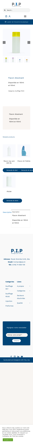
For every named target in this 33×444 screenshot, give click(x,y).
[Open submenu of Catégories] (29, 290)
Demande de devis (12, 170)
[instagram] (15, 356)
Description (6, 212)
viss (28, 360)
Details (9, 151)
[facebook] (11, 356)
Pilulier (9, 191)
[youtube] (22, 356)
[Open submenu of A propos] (29, 286)
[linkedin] (18, 356)
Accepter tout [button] (8, 439)
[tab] (6, 212)
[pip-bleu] (16, 249)
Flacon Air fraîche (23, 161)
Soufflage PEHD (19, 91)
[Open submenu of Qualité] (29, 303)
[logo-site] (16, 3)
